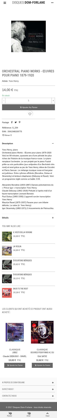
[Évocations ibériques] (7, 264)
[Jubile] (14, 332)
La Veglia (17, 246)
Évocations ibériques (22, 260)
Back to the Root (20, 289)
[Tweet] (16, 122)
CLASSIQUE (14, 349)
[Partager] (12, 122)
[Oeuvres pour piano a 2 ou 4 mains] (42, 332)
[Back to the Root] (7, 292)
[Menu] (4, 2)
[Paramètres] (52, 2)
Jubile (14, 352)
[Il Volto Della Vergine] (7, 236)
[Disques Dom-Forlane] (28, 3)
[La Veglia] (7, 250)
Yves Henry (14, 81)
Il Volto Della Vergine (22, 232)
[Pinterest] (19, 122)
